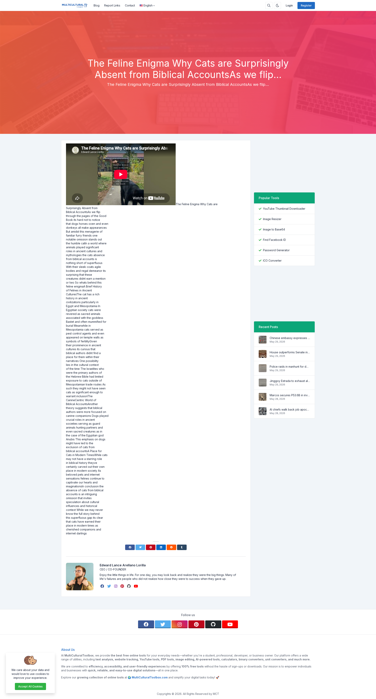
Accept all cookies (30, 686)
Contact (130, 5)
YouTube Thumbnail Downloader (284, 208)
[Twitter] (140, 547)
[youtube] (136, 586)
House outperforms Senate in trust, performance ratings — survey (290, 352)
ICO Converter (272, 260)
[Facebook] (130, 547)
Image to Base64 (274, 229)
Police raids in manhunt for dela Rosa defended (290, 366)
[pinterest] (123, 586)
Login (289, 5)
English (148, 5)
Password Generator (276, 250)
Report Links (112, 5)
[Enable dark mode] (277, 5)
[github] (129, 586)
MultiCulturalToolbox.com (150, 677)
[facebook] (103, 586)
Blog (96, 5)
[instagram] (116, 586)
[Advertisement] (188, 47)
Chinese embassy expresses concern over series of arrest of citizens (290, 338)
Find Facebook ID (274, 239)
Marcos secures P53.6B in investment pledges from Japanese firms (290, 395)
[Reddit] (171, 547)
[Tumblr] (182, 547)
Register (306, 5)
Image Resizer (272, 219)
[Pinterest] (150, 547)
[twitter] (110, 586)
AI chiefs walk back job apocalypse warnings (290, 409)
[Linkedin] (161, 547)
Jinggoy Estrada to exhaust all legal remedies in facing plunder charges (290, 381)
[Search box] (268, 5)
